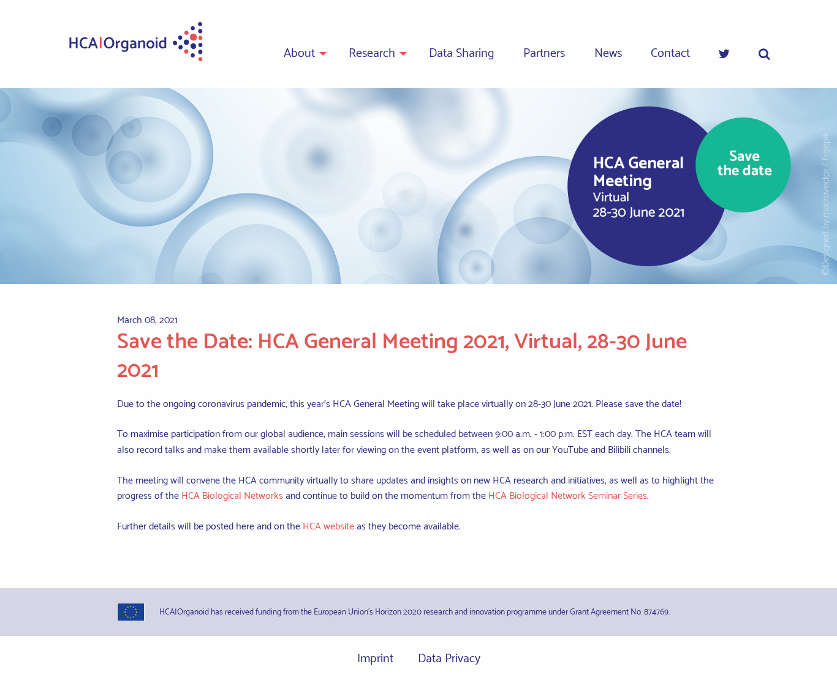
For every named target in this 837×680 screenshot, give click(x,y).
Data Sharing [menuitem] (461, 53)
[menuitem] (724, 54)
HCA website (328, 526)
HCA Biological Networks (232, 496)
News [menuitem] (608, 53)
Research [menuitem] (372, 53)
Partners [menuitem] (544, 53)
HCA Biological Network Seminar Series (567, 496)
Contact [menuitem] (670, 53)
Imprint (375, 659)
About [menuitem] (299, 53)
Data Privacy (449, 659)
